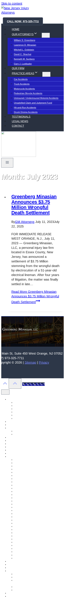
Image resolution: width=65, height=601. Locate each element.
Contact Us (13, 421)
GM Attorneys (24, 222)
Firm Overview (15, 428)
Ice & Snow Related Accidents (29, 488)
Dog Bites (19, 536)
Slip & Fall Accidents (24, 545)
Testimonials (14, 593)
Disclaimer (13, 424)
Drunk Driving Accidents (26, 112)
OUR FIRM (18, 68)
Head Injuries (20, 526)
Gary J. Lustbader (23, 63)
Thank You (13, 596)
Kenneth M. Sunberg (24, 59)
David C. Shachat (22, 54)
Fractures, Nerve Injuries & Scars (30, 472)
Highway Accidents (23, 520)
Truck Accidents (22, 84)
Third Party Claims (23, 510)
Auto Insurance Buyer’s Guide (29, 463)
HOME (15, 29)
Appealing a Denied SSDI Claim (29, 574)
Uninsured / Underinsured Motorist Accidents (36, 98)
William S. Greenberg (24, 40)
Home (11, 437)
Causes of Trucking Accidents (28, 466)
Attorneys (12, 399)
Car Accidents (21, 79)
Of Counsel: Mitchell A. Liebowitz (24, 450)
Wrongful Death (22, 555)
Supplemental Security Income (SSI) (32, 587)
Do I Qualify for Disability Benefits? (31, 577)
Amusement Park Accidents (27, 459)
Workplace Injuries (23, 551)
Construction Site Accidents (27, 498)
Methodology (14, 443)
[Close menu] (5, 392)
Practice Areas (15, 456)
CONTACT (18, 126)
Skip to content (11, 3)
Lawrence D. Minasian (25, 45)
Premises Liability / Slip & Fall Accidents (33, 501)
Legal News (13, 440)
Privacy (44, 362)
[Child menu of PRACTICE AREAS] (46, 74)
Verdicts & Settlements (25, 434)
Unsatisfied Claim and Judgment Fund (33, 102)
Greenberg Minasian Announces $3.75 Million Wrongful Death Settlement (34, 204)
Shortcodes (13, 564)
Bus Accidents (21, 539)
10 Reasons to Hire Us (25, 431)
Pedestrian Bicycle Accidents (28, 93)
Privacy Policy (14, 561)
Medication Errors (23, 504)
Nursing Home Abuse (18, 447)
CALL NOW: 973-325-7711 (23, 21)
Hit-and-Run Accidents (25, 107)
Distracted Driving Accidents (28, 513)
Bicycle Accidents (22, 529)
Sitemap (30, 362)
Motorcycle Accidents (24, 88)
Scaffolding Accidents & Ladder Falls (32, 494)
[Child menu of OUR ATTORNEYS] (46, 35)
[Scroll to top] (5, 383)
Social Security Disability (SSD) (23, 571)
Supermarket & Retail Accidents (29, 516)
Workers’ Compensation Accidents (31, 478)
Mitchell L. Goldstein (24, 49)
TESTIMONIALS (21, 116)
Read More (35, 297)
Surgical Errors (21, 532)
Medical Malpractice (24, 491)
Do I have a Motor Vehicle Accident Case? (35, 469)
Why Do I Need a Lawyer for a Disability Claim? (37, 590)
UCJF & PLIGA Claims (25, 482)
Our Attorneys (14, 453)
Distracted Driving (23, 542)
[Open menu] (7, 163)
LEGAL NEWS (20, 121)
